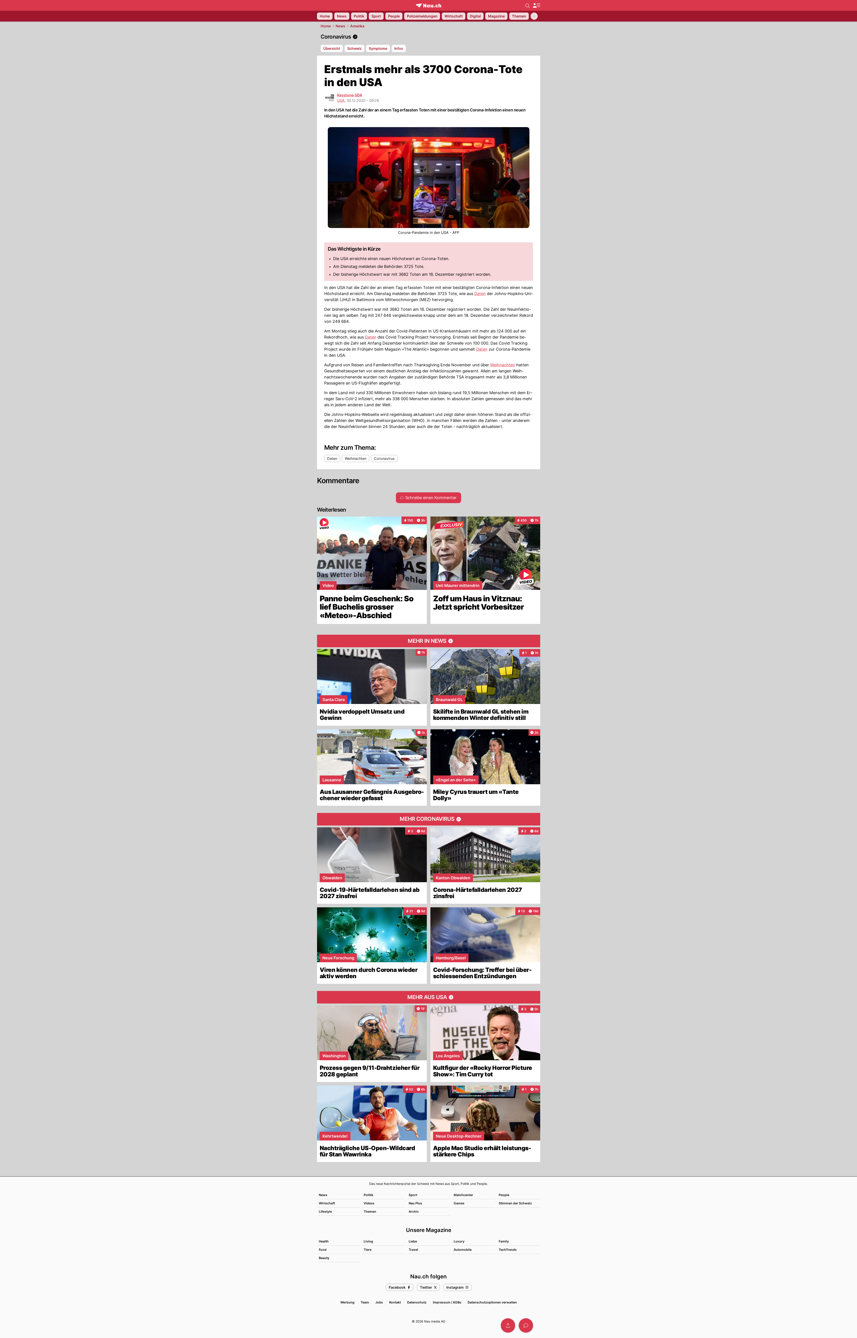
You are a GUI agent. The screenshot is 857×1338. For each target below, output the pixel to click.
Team (365, 1302)
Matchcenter (463, 1195)
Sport (413, 1195)
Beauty (324, 1258)
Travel (413, 1249)
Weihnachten (502, 365)
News (340, 26)
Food (322, 1249)
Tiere (367, 1249)
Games (459, 1203)
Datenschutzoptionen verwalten (492, 1302)
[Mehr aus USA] (428, 997)
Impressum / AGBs (447, 1302)
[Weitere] (534, 16)
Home (326, 26)
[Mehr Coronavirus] (428, 819)
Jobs (379, 1302)
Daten (480, 293)
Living (368, 1241)
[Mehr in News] (428, 641)
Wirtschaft (327, 1203)
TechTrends (508, 1249)
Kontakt (395, 1302)
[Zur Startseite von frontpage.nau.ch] (428, 5)
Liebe (413, 1241)
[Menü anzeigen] (536, 5)
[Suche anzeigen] (527, 5)
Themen (370, 1211)
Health (324, 1241)
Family (504, 1241)
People (504, 1195)
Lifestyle (325, 1211)
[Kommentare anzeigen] (526, 1325)
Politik (368, 1195)
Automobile (463, 1249)
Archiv (414, 1211)
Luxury (459, 1241)
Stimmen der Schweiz (515, 1203)
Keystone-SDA (349, 95)
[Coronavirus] (428, 36)
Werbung (347, 1302)
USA (341, 100)
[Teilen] (508, 1325)
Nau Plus (415, 1203)
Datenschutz (417, 1302)
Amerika (357, 26)
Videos (369, 1203)
